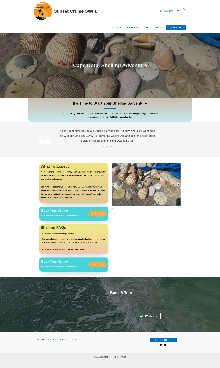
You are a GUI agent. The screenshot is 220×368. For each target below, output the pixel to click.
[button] (122, 27)
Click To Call (97, 214)
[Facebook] (161, 345)
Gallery (63, 339)
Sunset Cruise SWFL (75, 11)
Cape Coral (53, 339)
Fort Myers (41, 339)
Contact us (72, 339)
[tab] (74, 238)
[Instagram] (165, 345)
